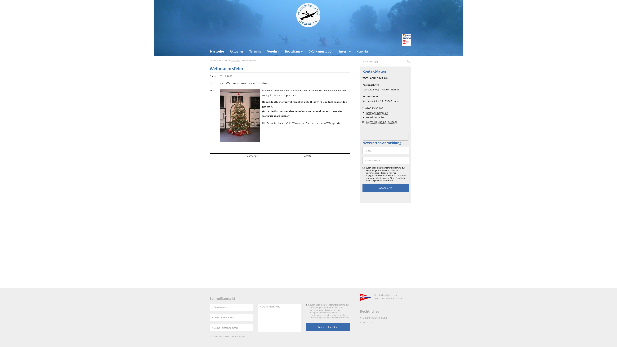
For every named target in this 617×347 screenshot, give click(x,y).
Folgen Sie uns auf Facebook (381, 121)
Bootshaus (292, 51)
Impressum (369, 322)
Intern (343, 51)
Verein (272, 51)
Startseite (217, 51)
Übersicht (279, 155)
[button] (408, 61)
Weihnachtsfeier (227, 68)
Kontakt (362, 51)
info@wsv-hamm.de (377, 112)
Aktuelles (237, 51)
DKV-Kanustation (320, 51)
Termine (255, 51)
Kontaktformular (375, 117)
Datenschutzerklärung (390, 167)
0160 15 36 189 (374, 108)
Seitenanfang (219, 155)
